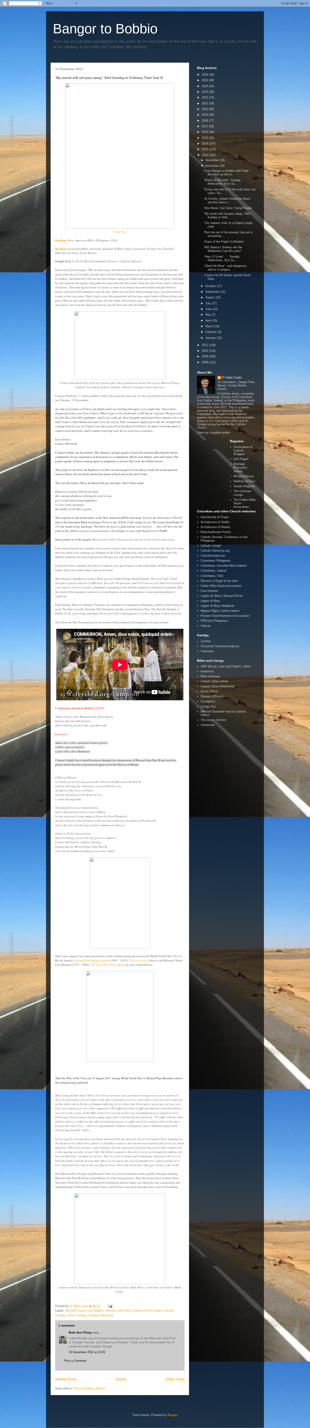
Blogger (172, 1415)
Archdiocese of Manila (215, 527)
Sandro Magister (244, 486)
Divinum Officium (212, 696)
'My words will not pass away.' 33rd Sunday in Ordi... (227, 215)
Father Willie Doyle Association (221, 585)
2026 (205, 74)
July (208, 303)
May (208, 314)
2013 (205, 149)
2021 (205, 103)
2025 (205, 80)
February (211, 332)
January (211, 337)
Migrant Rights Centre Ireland (220, 610)
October (211, 286)
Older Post (175, 1379)
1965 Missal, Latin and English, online (226, 666)
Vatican (205, 625)
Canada (60, 1315)
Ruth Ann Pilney (80, 1332)
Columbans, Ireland (213, 570)
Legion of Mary (210, 600)
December (212, 160)
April (208, 320)
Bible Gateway (210, 676)
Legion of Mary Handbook (217, 605)
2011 (205, 345)
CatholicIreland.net (213, 555)
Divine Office (209, 691)
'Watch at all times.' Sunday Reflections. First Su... (222, 181)
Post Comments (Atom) (89, 1388)
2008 (205, 362)
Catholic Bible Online (214, 681)
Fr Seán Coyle (232, 377)
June (209, 309)
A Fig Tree (119, 232)
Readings (61, 240)
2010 (205, 350)
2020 (205, 109)
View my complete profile (213, 432)
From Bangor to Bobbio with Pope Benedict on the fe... (226, 172)
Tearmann (207, 651)
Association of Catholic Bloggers (243, 450)
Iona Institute (209, 590)
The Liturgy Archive (213, 720)
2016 (205, 132)
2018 (205, 120)
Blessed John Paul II (119, 1310)
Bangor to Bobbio (105, 28)
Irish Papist (241, 459)
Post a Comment (75, 1360)
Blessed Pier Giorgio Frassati (92, 960)
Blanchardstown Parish (216, 532)
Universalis (208, 725)
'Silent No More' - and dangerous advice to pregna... (225, 267)
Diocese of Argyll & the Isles (219, 581)
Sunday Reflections (101, 1315)
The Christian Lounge (242, 492)
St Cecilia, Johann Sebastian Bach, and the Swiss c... (227, 200)
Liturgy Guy (208, 706)
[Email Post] (110, 1306)
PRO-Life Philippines (214, 620)
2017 (205, 126)
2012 (205, 155)
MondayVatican (244, 476)
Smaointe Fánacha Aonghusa (220, 646)
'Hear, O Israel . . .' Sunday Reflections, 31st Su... (222, 258)
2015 (205, 138)
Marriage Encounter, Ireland (241, 467)
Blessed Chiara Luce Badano (85, 1310)
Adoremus (207, 671)
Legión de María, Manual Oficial (221, 595)
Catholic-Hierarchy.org (215, 550)
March (209, 326)
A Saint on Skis (138, 960)
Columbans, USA (212, 576)
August (210, 297)
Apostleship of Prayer (215, 517)
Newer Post (65, 1379)
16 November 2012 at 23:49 (87, 1352)
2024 (205, 86)
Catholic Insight (211, 545)
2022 (205, 97)
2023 (205, 91)
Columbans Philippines (216, 560)
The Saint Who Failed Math (107, 965)
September (213, 291)
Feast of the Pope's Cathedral (223, 241)
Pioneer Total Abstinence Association (225, 615)
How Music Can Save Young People (228, 208)
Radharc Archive (244, 481)
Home (120, 1379)
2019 (205, 114)
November (212, 165)
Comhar (206, 641)
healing (82, 1315)
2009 (205, 356)
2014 (205, 143)
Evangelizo (208, 701)
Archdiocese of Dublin (215, 522)
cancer (71, 1315)
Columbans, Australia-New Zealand (223, 565)
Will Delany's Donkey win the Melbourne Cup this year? (223, 249)
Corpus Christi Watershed (217, 686)
